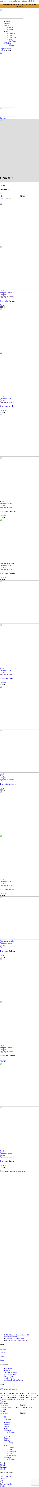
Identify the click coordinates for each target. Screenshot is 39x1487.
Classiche (12, 33)
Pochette (3, 1353)
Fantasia (11, 35)
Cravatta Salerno (7, 301)
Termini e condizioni (11, 1372)
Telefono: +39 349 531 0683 (15, 1338)
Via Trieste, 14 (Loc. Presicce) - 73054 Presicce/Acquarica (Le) (17, 1336)
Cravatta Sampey (8, 1161)
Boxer (11, 27)
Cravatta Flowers (7, 889)
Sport (10, 39)
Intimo (2, 1356)
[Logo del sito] (11, 18)
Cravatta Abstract (8, 784)
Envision (3, 1401)
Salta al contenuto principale (25, 1)
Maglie (11, 29)
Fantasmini (12, 37)
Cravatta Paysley (7, 573)
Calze (2, 1360)
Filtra (22, 196)
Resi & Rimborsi (10, 1374)
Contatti (7, 1370)
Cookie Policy (9, 1378)
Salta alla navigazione (7, 1)
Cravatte (3, 305)
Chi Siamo (8, 1368)
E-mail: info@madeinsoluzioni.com (17, 1340)
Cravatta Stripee (7, 1056)
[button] (7, 563)
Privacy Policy (9, 1376)
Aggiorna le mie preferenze (13, 1380)
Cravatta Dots (6, 679)
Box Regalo (13, 41)
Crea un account (5, 1476)
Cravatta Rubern (7, 951)
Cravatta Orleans (7, 511)
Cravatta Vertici (7, 406)
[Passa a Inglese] (12, 45)
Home (2, 199)
